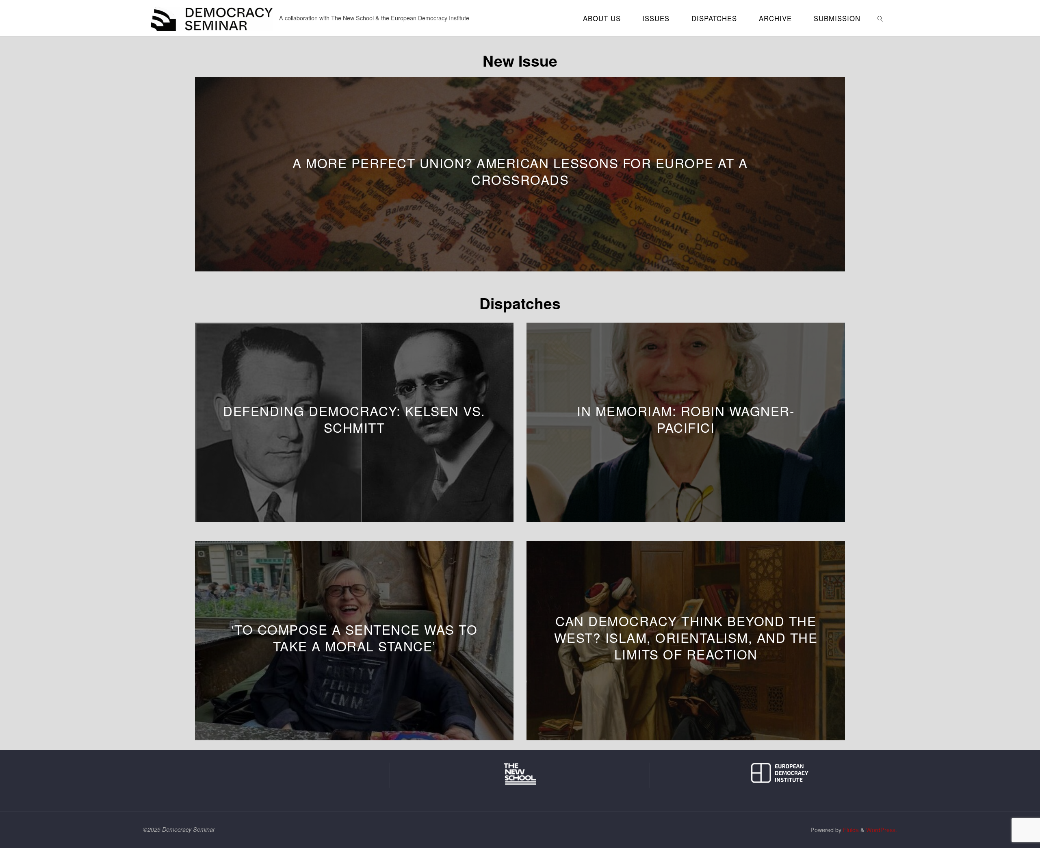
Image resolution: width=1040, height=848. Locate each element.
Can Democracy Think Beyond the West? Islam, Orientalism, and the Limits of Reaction (686, 637)
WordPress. (881, 829)
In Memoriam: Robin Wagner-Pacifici (686, 418)
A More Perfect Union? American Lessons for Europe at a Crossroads (520, 171)
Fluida (850, 829)
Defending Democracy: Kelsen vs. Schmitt (354, 418)
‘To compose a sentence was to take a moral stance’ (354, 637)
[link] (880, 18)
